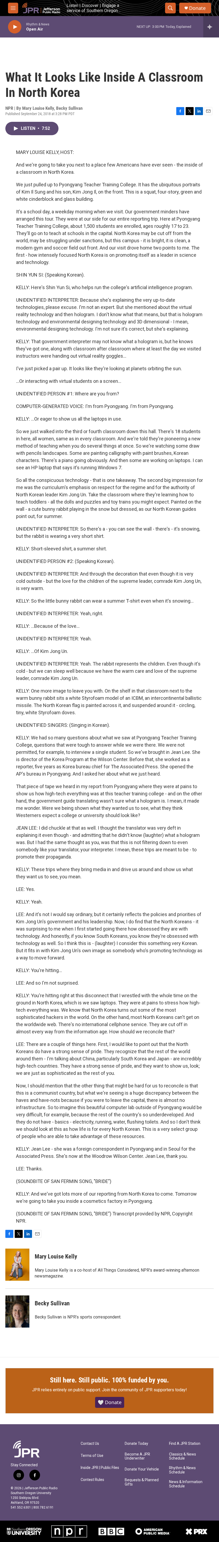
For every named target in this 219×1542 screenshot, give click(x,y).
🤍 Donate (110, 1402)
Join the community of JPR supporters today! (144, 1389)
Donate (197, 8)
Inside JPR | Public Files (100, 1468)
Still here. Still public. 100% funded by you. (109, 1380)
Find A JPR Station (184, 1444)
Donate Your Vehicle (142, 1469)
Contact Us (90, 1444)
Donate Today (136, 1444)
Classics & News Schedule (182, 1456)
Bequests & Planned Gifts (142, 1482)
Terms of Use (92, 1456)
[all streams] (211, 26)
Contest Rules (92, 1480)
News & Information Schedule (185, 1484)
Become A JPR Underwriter (137, 1456)
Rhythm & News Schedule (182, 1470)
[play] (14, 27)
